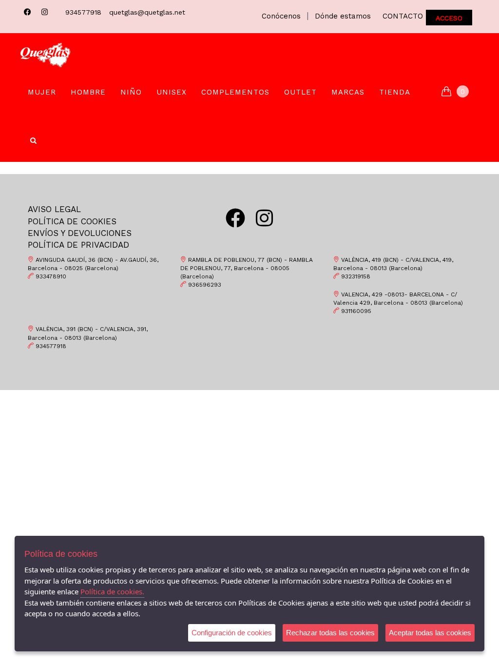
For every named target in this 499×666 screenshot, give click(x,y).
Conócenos (281, 16)
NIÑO (131, 92)
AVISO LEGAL (54, 209)
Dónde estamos (343, 16)
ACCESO (449, 18)
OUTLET (300, 92)
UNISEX (171, 92)
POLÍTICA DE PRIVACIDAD (78, 245)
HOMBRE (88, 92)
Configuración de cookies (232, 632)
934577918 (83, 12)
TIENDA (394, 92)
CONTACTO (403, 16)
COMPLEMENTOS (235, 92)
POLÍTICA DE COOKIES (72, 221)
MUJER (42, 92)
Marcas (348, 92)
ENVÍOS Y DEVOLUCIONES (80, 233)
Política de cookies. (112, 591)
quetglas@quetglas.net (147, 12)
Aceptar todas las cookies (430, 632)
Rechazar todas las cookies (330, 632)
